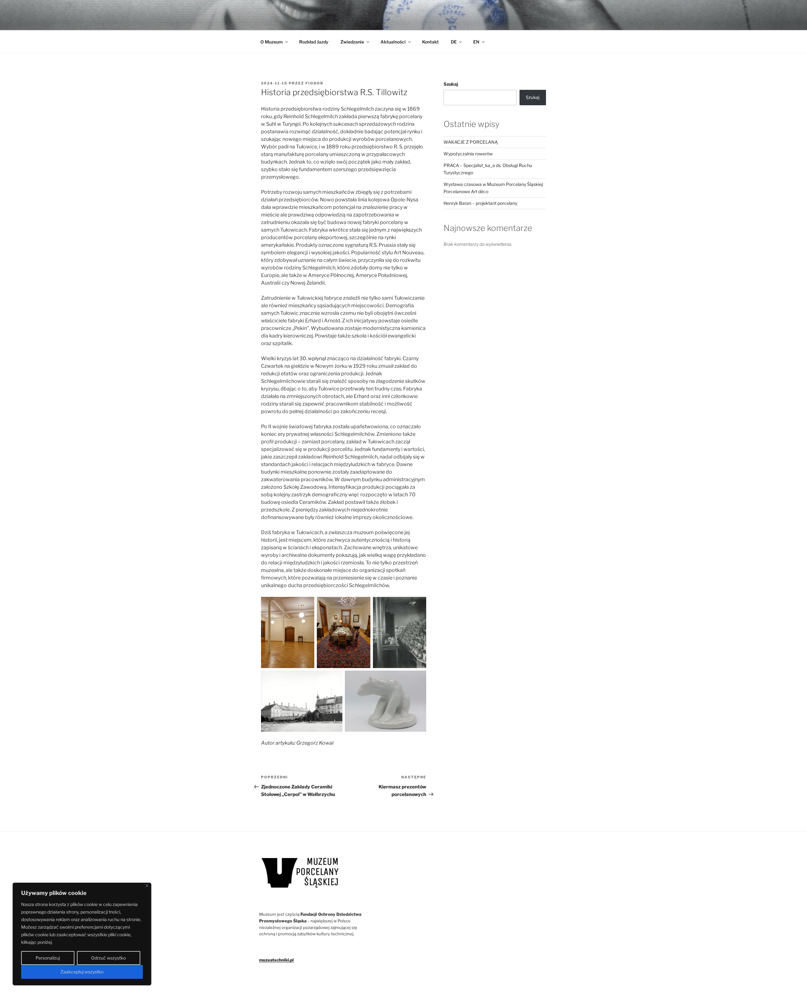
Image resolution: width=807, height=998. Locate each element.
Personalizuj (48, 958)
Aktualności (393, 41)
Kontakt (430, 41)
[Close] (147, 885)
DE (454, 41)
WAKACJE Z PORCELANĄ (471, 142)
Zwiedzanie (352, 41)
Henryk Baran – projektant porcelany (480, 203)
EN (476, 41)
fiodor (314, 83)
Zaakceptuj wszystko (82, 971)
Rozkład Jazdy (313, 41)
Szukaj (451, 84)
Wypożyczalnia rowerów (468, 153)
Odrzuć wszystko (108, 958)
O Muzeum (271, 41)
